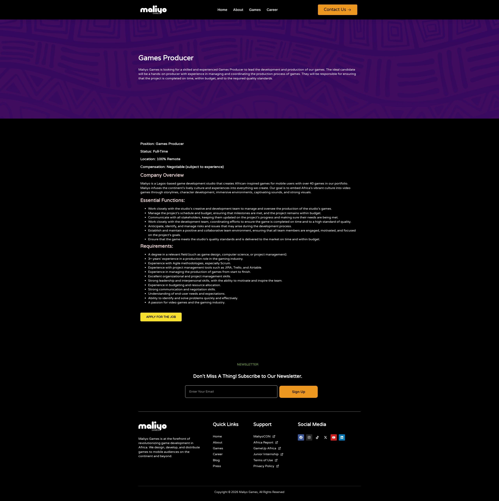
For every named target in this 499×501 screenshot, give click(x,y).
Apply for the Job (161, 317)
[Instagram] (309, 437)
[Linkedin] (342, 437)
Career (272, 10)
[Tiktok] (317, 437)
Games (255, 10)
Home (222, 10)
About (238, 10)
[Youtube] (334, 437)
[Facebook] (301, 437)
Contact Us (335, 9)
